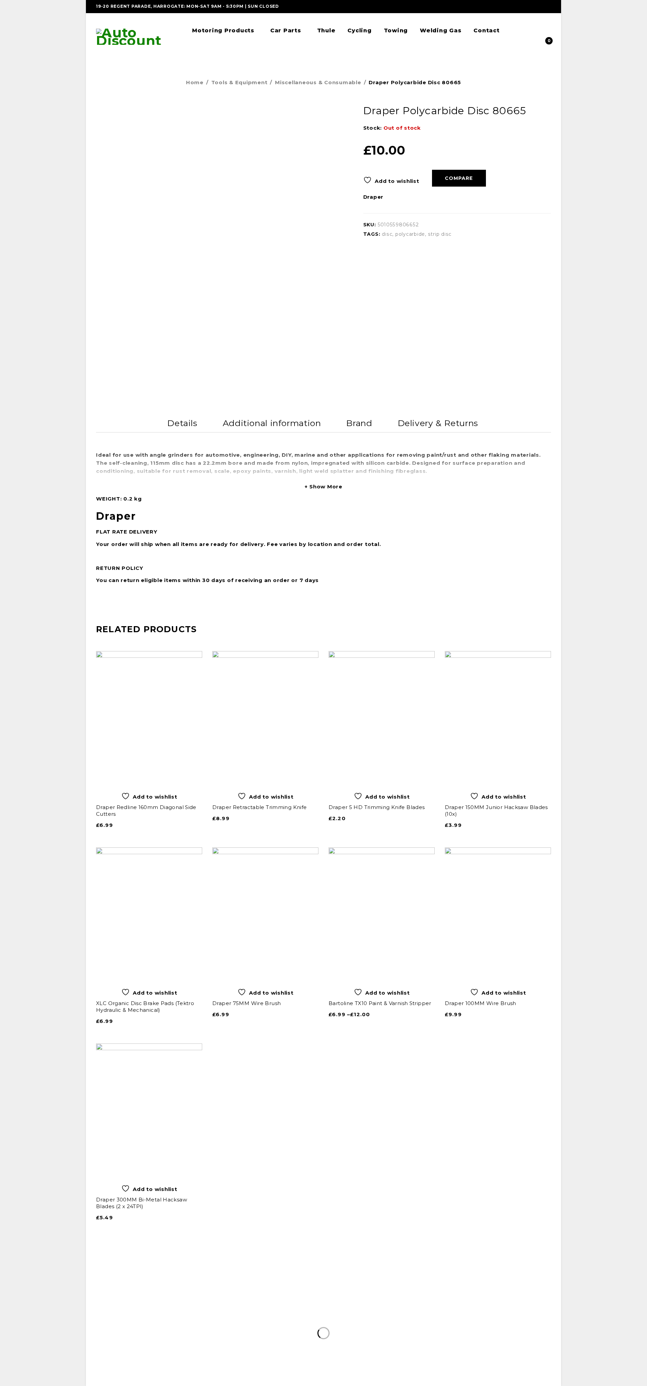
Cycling (330, 1326)
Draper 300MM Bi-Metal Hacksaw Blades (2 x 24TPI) (141, 1203)
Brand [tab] (359, 423)
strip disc (440, 234)
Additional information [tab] (272, 423)
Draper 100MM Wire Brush (480, 1003)
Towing (358, 1326)
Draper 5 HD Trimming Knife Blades (377, 807)
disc (387, 234)
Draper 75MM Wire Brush (246, 1003)
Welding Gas (391, 1326)
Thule (308, 1326)
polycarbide (410, 234)
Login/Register (543, 28)
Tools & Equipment (239, 82)
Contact (427, 1326)
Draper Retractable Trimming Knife (259, 807)
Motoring (221, 1326)
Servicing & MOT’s (267, 1326)
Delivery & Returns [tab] (438, 423)
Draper (373, 197)
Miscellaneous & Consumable (318, 82)
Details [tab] (182, 423)
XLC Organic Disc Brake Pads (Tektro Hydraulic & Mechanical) (145, 1006)
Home (195, 82)
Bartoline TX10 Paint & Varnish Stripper (380, 1003)
